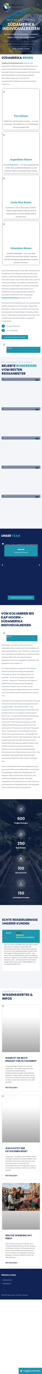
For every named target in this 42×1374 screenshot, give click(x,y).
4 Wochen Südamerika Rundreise (18, 787)
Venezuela (35, 651)
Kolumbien (18, 253)
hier (3, 761)
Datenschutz (7, 1280)
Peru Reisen (21, 116)
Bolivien (27, 725)
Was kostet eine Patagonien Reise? (16, 1150)
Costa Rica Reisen (21, 202)
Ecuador (13, 686)
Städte (26, 168)
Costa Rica (16, 41)
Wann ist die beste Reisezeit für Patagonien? (21, 1059)
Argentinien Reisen (21, 159)
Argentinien (14, 165)
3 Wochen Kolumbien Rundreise (13, 704)
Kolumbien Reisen (21, 248)
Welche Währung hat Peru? (18, 1237)
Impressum (7, 1283)
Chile (22, 41)
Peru (9, 41)
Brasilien (30, 312)
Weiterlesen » (11, 1088)
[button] (2, 565)
